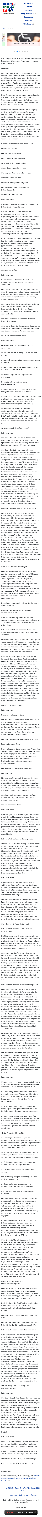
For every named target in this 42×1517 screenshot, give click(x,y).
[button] (21, 37)
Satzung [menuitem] (28, 10)
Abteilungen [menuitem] (28, 24)
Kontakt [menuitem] (29, 7)
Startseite (6, 29)
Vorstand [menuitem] (28, 20)
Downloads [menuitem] (28, 3)
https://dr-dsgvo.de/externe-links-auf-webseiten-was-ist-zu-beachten (21, 1478)
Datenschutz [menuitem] (23, 1495)
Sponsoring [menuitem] (28, 17)
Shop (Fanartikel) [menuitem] (27, 13)
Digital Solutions (20, 1512)
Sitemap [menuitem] (34, 1495)
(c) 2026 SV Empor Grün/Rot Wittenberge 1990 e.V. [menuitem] (23, 1489)
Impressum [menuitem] (13, 1495)
